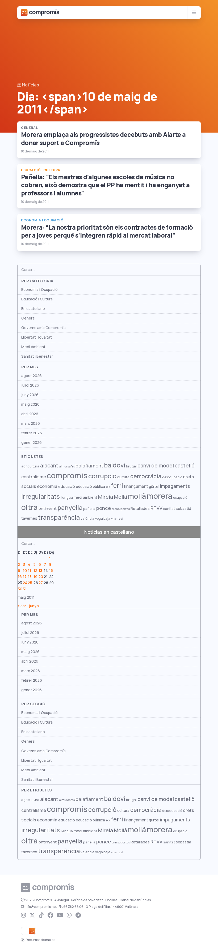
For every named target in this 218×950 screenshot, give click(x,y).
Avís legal (61, 900)
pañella (89, 508)
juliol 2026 (30, 385)
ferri (117, 486)
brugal (131, 466)
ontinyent (48, 508)
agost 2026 (31, 375)
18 (30, 576)
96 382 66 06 (73, 907)
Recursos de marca (40, 940)
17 (25, 576)
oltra (29, 507)
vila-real (117, 518)
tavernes (29, 518)
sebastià (183, 508)
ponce (103, 508)
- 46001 (114, 907)
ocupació (180, 498)
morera (159, 496)
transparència (59, 517)
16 (20, 576)
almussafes (67, 466)
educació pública (90, 486)
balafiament (89, 465)
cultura (123, 477)
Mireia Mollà (112, 496)
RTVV (156, 508)
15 (51, 570)
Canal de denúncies (135, 900)
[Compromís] (40, 12)
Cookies (111, 900)
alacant (49, 465)
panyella (69, 508)
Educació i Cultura (37, 299)
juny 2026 (30, 394)
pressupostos (121, 509)
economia (47, 486)
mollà (137, 496)
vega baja (102, 518)
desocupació (172, 477)
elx (108, 487)
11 (29, 570)
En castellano (33, 308)
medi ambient (85, 497)
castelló (185, 465)
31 (25, 588)
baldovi (114, 465)
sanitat (169, 508)
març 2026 (30, 423)
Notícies (30, 85)
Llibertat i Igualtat (36, 337)
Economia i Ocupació (39, 289)
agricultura (30, 466)
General (28, 318)
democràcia (145, 476)
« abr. (22, 605)
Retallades (140, 508)
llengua (67, 497)
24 (25, 582)
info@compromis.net (41, 907)
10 (25, 570)
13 (40, 570)
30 (20, 588)
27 (41, 582)
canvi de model (155, 465)
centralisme (33, 477)
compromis (67, 475)
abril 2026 (29, 413)
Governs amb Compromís (43, 327)
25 (30, 582)
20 (41, 576)
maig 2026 (30, 404)
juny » (34, 605)
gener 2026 (31, 442)
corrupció (102, 476)
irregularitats (40, 496)
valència (87, 518)
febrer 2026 (31, 433)
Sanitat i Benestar (37, 356)
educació (66, 486)
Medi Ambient (33, 346)
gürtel (154, 486)
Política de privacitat (87, 900)
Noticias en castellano (109, 532)
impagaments (175, 486)
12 (35, 570)
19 (35, 576)
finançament (136, 486)
